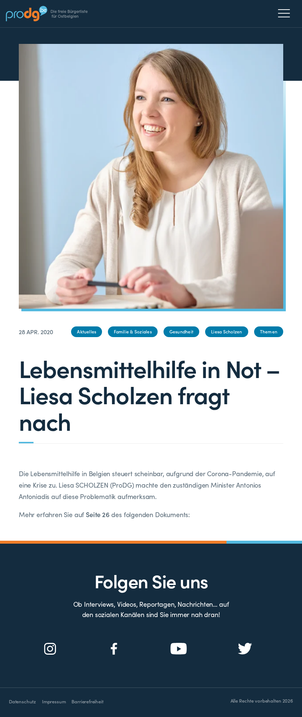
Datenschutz (22, 701)
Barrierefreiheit (87, 701)
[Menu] (286, 13)
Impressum (54, 701)
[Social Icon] (50, 649)
